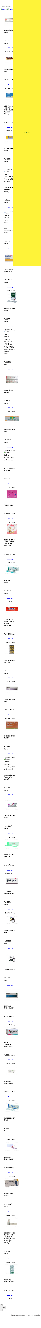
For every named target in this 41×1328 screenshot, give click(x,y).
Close (3, 1307)
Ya (34, 1319)
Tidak (37, 1319)
